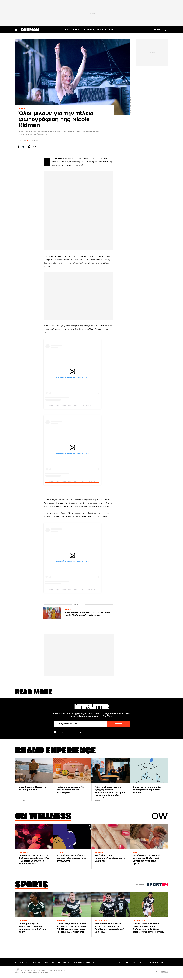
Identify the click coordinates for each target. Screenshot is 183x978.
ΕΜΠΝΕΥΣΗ (24, 852)
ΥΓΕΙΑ (135, 852)
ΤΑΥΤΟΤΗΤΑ (36, 962)
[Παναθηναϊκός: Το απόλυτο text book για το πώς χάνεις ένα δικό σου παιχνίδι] (34, 904)
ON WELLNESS (43, 817)
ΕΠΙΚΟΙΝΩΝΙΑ (21, 962)
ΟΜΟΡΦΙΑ (99, 852)
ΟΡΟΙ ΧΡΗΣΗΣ (64, 962)
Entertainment (72, 29)
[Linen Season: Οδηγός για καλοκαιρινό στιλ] (34, 770)
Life (83, 29)
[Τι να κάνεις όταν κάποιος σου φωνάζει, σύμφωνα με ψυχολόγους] (72, 836)
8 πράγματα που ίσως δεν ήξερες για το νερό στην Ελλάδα (147, 790)
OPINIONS (23, 921)
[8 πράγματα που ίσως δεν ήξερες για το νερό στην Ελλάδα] (149, 770)
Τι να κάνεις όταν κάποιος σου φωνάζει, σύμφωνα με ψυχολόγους (71, 858)
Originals (102, 29)
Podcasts (113, 29)
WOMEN (22, 108)
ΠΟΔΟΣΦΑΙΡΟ (101, 921)
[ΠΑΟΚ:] (149, 904)
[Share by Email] (35, 146)
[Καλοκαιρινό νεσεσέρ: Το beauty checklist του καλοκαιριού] (72, 770)
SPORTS (31, 885)
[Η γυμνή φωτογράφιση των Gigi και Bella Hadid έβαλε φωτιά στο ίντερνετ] (52, 613)
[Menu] (16, 29)
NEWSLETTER (157, 962)
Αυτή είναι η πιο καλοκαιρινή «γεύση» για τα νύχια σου (110, 858)
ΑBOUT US (49, 962)
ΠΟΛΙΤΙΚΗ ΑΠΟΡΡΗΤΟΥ (84, 962)
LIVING (60, 852)
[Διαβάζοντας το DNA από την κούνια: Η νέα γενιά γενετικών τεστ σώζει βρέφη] (149, 836)
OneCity (91, 29)
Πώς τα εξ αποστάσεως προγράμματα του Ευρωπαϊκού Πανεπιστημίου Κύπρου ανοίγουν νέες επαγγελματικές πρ (110, 792)
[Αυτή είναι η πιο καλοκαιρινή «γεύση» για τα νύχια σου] (111, 836)
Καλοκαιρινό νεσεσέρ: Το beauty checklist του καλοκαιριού (70, 790)
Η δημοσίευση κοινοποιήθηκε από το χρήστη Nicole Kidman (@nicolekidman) (74, 481)
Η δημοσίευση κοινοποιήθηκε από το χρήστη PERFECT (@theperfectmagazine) (75, 405)
